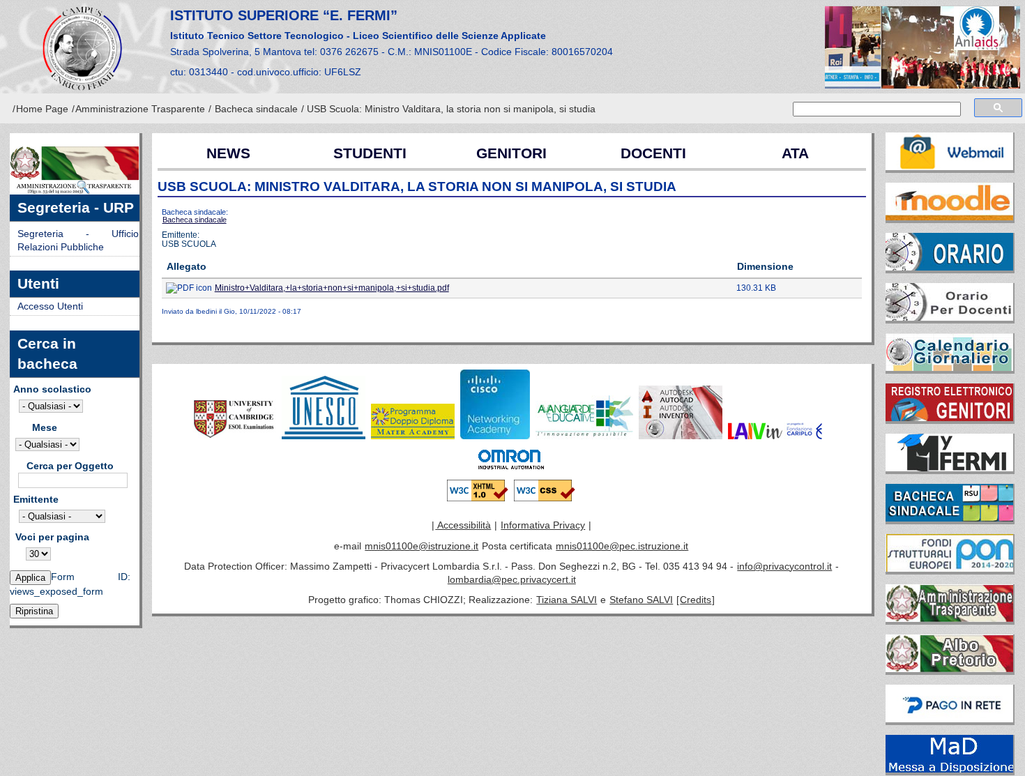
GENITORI (511, 153)
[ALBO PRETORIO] (950, 650)
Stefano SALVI (641, 600)
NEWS (228, 153)
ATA (795, 153)
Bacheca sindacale (256, 109)
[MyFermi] (950, 450)
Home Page (42, 109)
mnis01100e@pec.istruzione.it (622, 546)
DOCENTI (653, 153)
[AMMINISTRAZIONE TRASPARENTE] (950, 600)
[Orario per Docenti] (950, 299)
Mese (44, 428)
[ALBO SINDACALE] (950, 500)
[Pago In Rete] (950, 701)
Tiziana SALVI (566, 600)
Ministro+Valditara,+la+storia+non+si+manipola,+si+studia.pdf (332, 288)
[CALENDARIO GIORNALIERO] (950, 349)
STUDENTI (370, 153)
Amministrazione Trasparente (140, 109)
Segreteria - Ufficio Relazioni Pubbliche (78, 240)
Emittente (36, 499)
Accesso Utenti (50, 306)
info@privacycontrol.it (784, 566)
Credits (695, 600)
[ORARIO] (950, 249)
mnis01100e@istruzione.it (421, 546)
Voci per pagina (52, 537)
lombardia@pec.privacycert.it (512, 580)
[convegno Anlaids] (924, 48)
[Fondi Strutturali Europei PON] (950, 550)
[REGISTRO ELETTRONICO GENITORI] (950, 399)
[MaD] (950, 751)
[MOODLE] (950, 199)
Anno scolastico (52, 389)
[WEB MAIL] (950, 148)
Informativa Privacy (543, 525)
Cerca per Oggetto (70, 466)
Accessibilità (463, 525)
